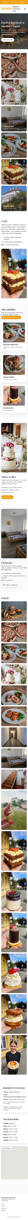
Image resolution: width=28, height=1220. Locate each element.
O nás (2, 1204)
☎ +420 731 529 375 (23, 2)
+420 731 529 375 (14, 1092)
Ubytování (3, 1208)
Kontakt (3, 1210)
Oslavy (3, 1206)
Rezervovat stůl (7, 40)
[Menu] (25, 9)
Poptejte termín (7, 497)
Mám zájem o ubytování (10, 585)
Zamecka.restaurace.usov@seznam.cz (14, 1096)
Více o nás (20, 40)
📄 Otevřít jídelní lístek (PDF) (11, 317)
